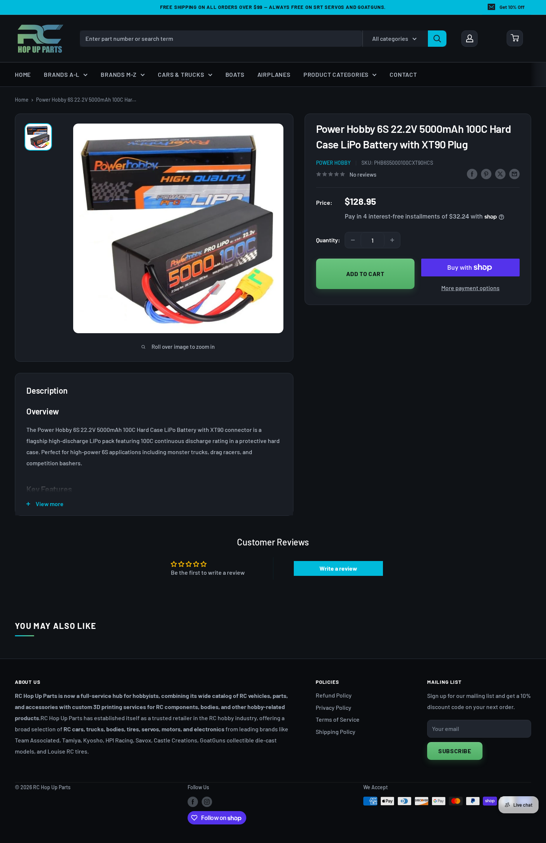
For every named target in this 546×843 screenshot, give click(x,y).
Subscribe (454, 750)
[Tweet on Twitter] (500, 173)
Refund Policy (334, 695)
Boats (234, 74)
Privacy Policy (333, 707)
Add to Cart (365, 273)
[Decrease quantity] (353, 240)
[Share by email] (514, 173)
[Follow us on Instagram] (207, 802)
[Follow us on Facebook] (193, 802)
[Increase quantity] (392, 240)
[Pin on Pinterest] (486, 173)
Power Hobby (333, 163)
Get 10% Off (512, 7)
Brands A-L (61, 74)
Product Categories (335, 74)
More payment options (470, 287)
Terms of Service (338, 719)
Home (23, 74)
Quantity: (328, 239)
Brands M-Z (119, 74)
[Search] (437, 38)
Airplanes (273, 74)
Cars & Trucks (181, 74)
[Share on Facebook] (472, 173)
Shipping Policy (335, 731)
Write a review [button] (338, 568)
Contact (403, 74)
